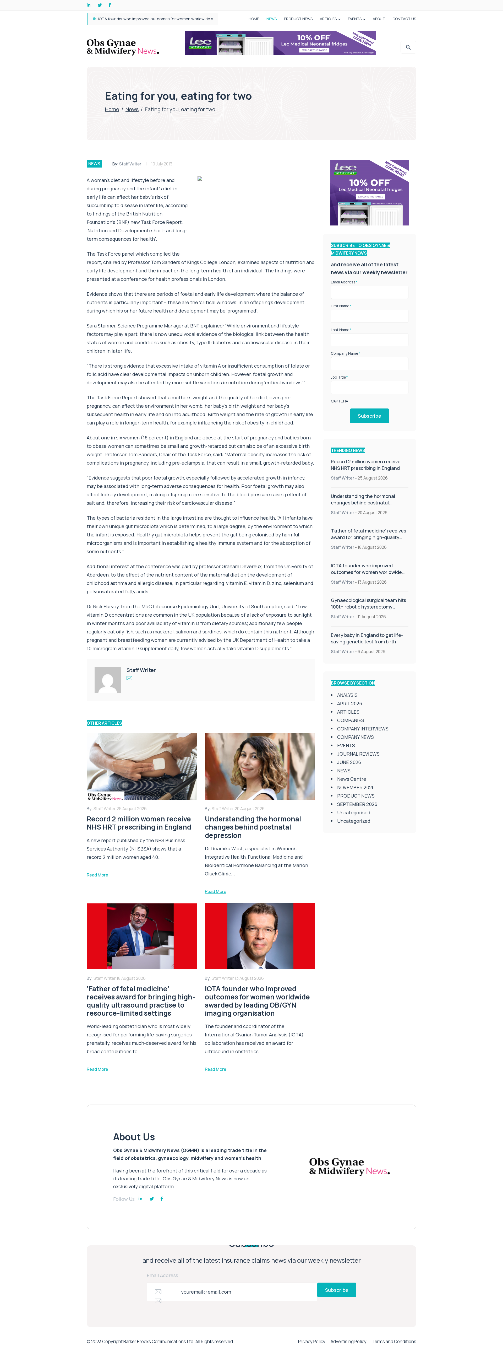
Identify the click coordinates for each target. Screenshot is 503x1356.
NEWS (271, 18)
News (132, 109)
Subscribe (369, 416)
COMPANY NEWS (355, 737)
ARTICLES (328, 18)
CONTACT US (404, 18)
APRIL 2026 (349, 703)
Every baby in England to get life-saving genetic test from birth (367, 638)
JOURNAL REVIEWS (358, 754)
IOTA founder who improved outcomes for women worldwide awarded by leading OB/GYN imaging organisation (366, 575)
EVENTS (355, 18)
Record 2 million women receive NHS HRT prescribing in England (366, 464)
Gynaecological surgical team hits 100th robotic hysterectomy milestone (165, 18)
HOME (254, 18)
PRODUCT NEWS (298, 18)
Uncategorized (353, 821)
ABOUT (379, 18)
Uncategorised (353, 812)
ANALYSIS (347, 695)
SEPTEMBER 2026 (357, 804)
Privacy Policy (311, 1341)
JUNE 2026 (349, 762)
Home (112, 109)
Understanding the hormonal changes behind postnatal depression (363, 502)
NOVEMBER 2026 (356, 787)
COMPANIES (350, 720)
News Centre (351, 779)
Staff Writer (130, 164)
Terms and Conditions (394, 1341)
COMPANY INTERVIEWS (363, 728)
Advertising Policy (349, 1341)
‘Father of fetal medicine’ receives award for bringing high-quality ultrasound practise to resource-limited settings (368, 540)
